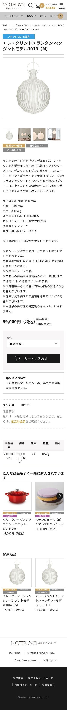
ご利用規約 (14, 652)
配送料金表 (18, 421)
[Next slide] (60, 16)
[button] (59, 496)
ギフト (42, 16)
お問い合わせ (50, 660)
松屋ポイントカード (26, 684)
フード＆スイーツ (14, 16)
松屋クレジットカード (40, 678)
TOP (5, 25)
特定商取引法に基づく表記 (41, 652)
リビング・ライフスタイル (26, 25)
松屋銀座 (18, 678)
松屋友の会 (48, 684)
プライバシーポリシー (25, 660)
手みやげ (31, 16)
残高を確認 (50, 7)
